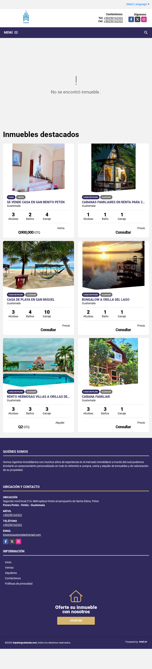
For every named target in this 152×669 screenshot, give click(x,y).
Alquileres (11, 573)
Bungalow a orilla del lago (105, 299)
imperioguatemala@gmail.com (22, 534)
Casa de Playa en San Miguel (31, 299)
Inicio (8, 562)
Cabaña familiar (96, 396)
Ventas (9, 567)
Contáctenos (13, 578)
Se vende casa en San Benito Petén (36, 202)
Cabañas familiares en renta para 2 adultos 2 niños (113, 202)
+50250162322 (113, 18)
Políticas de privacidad (18, 583)
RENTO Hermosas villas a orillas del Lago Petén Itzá (38, 396)
